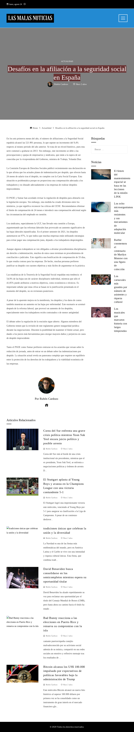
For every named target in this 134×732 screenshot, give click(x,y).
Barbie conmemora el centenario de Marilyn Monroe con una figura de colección (120, 255)
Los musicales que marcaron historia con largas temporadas (120, 319)
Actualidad (67, 61)
